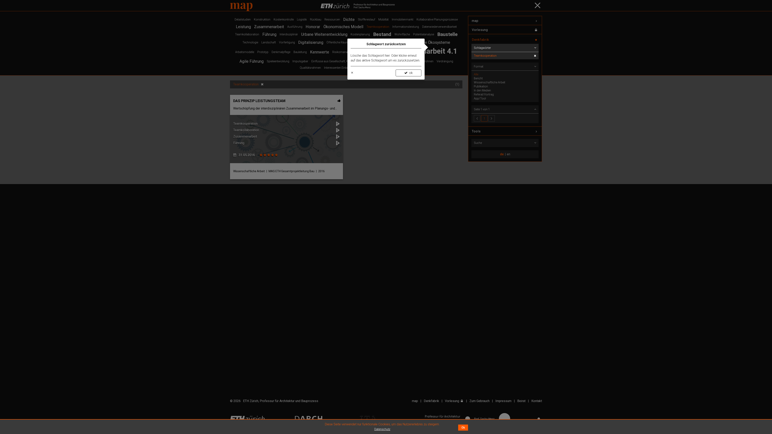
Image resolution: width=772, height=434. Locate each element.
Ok (463, 427)
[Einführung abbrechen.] (352, 73)
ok (411, 73)
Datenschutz (382, 429)
